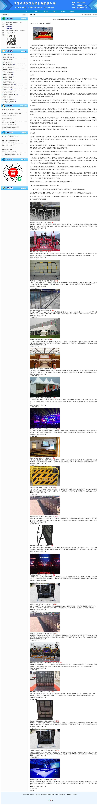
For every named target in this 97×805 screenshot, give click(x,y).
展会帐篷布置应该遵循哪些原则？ (10, 136)
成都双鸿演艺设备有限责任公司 (38, 228)
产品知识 (54, 11)
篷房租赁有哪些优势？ (7, 149)
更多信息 (32, 790)
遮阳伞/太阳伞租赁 (7, 67)
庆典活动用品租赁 (7, 72)
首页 (27, 11)
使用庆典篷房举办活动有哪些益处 (10, 140)
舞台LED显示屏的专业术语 (8, 122)
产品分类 (45, 11)
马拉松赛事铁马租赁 (8, 92)
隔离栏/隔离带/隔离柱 (8, 84)
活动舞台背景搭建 (7, 77)
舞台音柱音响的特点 (7, 118)
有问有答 (63, 11)
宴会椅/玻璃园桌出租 (8, 82)
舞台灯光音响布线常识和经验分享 (10, 127)
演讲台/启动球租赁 (7, 87)
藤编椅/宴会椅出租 (7, 59)
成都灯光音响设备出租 (8, 102)
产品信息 (36, 11)
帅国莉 (75, 794)
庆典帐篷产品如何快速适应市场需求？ (11, 154)
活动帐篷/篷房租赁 (7, 64)
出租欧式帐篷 (6, 97)
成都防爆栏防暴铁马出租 (9, 94)
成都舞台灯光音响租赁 (8, 99)
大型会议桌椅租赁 (7, 69)
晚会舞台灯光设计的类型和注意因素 (11, 109)
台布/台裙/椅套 (7, 62)
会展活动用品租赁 (7, 74)
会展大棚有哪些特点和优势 (8, 145)
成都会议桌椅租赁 (7, 79)
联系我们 (72, 11)
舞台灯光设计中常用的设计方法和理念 (11, 113)
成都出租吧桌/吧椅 (7, 57)
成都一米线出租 (7, 89)
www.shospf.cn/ (10, 33)
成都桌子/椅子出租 (7, 54)
